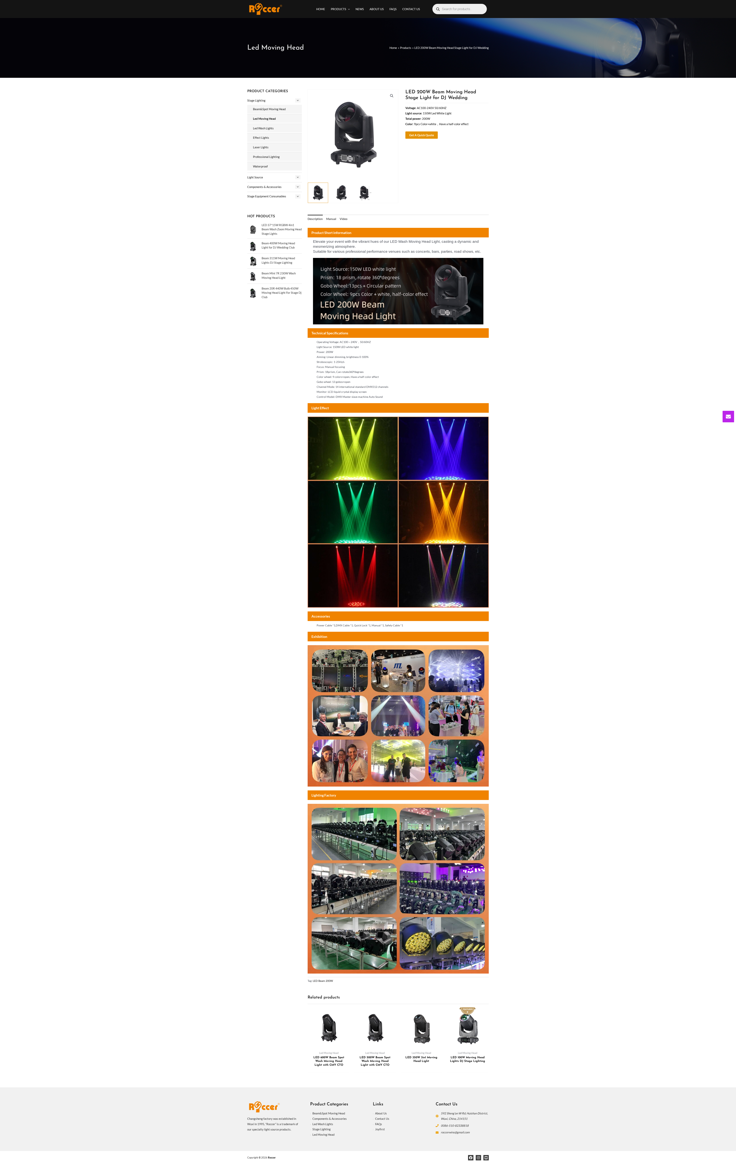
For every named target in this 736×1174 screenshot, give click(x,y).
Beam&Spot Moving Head (269, 109)
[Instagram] (478, 1157)
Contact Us (382, 1118)
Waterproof (260, 166)
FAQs (378, 1124)
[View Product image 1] (318, 193)
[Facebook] (470, 1157)
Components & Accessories (264, 187)
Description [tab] (315, 219)
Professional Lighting (266, 156)
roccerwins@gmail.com (455, 1132)
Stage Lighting (256, 100)
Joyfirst (380, 1129)
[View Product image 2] (341, 193)
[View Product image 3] (364, 193)
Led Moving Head (264, 118)
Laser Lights (261, 147)
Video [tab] (343, 219)
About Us (381, 1113)
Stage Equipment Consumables (266, 196)
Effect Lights (261, 137)
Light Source (255, 177)
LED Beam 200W (323, 980)
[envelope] (728, 416)
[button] (348, 9)
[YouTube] (486, 1157)
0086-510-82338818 (455, 1125)
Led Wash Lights (263, 128)
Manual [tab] (331, 219)
